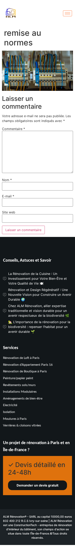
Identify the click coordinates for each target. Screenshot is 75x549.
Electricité (10, 405)
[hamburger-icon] (67, 13)
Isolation (9, 412)
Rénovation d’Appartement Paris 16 (28, 364)
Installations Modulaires (20, 391)
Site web (8, 212)
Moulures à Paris (15, 418)
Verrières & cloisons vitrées (22, 425)
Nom (7, 179)
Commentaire (13, 128)
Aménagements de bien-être (22, 398)
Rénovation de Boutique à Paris (25, 371)
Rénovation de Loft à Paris (21, 358)
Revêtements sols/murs (19, 385)
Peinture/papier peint (18, 378)
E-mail (8, 196)
